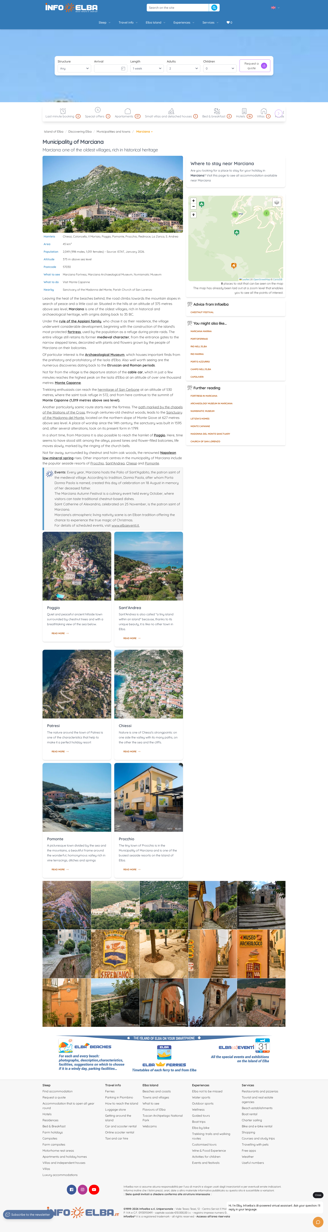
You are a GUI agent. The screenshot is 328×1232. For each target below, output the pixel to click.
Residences (50, 1120)
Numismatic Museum (202, 411)
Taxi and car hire (116, 1138)
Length (135, 61)
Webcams (150, 1126)
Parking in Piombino (119, 1097)
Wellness (198, 1109)
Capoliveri (197, 376)
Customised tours (204, 1144)
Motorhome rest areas (58, 1150)
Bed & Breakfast (54, 1126)
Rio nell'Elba (199, 346)
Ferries (110, 1091)
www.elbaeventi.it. (126, 525)
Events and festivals (206, 1163)
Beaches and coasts (157, 1091)
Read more (58, 633)
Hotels (47, 1114)
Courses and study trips (258, 1138)
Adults (171, 61)
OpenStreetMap (261, 279)
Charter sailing (252, 1120)
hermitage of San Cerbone (118, 389)
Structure (64, 61)
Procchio (97, 463)
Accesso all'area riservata (213, 1216)
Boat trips (199, 1122)
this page (219, 175)
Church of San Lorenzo (205, 441)
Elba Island (153, 22)
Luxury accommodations (60, 1175)
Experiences (181, 22)
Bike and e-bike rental (257, 1126)
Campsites (50, 1138)
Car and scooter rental (121, 1126)
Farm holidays (53, 1132)
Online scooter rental (119, 1132)
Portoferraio (199, 338)
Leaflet (245, 279)
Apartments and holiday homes (65, 1156)
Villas (46, 1169)
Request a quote (251, 66)
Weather (248, 1156)
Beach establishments (257, 1108)
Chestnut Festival (202, 312)
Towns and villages (156, 1097)
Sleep (102, 22)
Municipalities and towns (113, 131)
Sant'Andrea (115, 463)
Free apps (249, 1150)
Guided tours (201, 1115)
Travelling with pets (255, 1144)
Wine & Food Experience (209, 1150)
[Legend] (193, 215)
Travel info (126, 22)
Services (208, 22)
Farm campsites (54, 1144)
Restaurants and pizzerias (260, 1091)
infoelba (129, 1216)
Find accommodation (58, 1091)
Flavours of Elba (154, 1109)
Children (209, 61)
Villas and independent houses (64, 1163)
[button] (234, 266)
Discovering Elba (80, 131)
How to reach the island (121, 1103)
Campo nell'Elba (201, 369)
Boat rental (249, 1114)
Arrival (98, 61)
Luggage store (115, 1109)
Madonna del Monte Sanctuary (210, 433)
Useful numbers (253, 1163)
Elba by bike (200, 1128)
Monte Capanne (200, 426)
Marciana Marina (201, 331)
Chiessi (131, 463)
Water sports (201, 1097)
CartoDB (277, 279)
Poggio (53, 607)
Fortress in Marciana (204, 395)
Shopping (248, 1132)
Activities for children (206, 1156)
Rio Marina (197, 354)
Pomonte (152, 463)
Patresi (53, 725)
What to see (151, 1103)
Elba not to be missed (207, 1091)
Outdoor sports (203, 1103)
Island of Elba (53, 131)
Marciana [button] (143, 131)
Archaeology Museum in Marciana (212, 403)
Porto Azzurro (200, 361)
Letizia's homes (200, 418)
